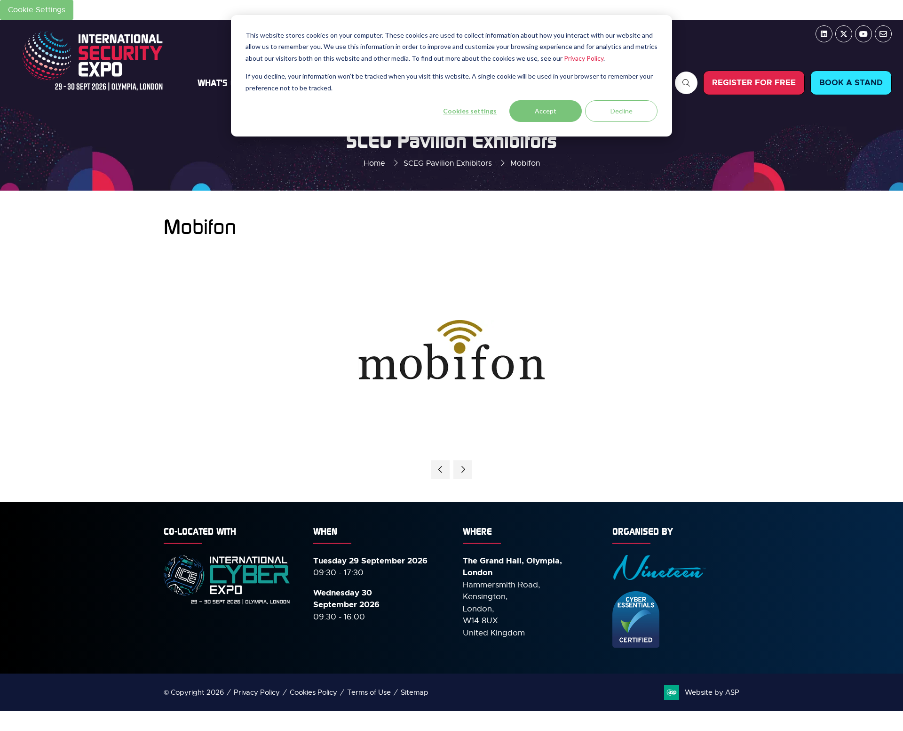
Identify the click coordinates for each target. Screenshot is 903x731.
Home (374, 163)
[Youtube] (863, 33)
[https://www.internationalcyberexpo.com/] (227, 603)
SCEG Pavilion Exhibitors (448, 163)
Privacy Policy (583, 58)
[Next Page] (462, 469)
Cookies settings (470, 111)
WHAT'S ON (220, 82)
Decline (621, 111)
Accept (545, 111)
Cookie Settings (36, 10)
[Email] (883, 33)
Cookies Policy (313, 692)
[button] (686, 83)
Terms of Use (369, 692)
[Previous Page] (440, 469)
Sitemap (414, 692)
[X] (843, 33)
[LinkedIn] (824, 33)
